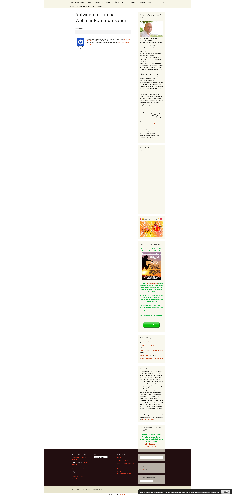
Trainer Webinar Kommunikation (106, 27)
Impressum (120, 457)
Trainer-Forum (94, 27)
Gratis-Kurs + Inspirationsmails (125, 463)
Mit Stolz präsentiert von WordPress (93, 489)
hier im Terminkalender (156, 124)
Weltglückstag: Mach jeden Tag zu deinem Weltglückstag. (86, 6)
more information (215, 492)
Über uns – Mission (120, 2)
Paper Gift (89, 40)
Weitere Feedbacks (148, 419)
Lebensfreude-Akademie (77, 2)
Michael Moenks (76, 457)
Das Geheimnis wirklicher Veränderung (150, 346)
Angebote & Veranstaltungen (103, 2)
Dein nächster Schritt (145, 2)
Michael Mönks (76, 476)
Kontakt (132, 2)
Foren (88, 27)
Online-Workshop (152, 283)
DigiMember (123, 494)
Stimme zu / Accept (226, 491)
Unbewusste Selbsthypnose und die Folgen (151, 350)
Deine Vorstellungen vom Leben (148, 341)
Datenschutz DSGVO (122, 460)
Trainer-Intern (120, 469)
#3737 (128, 32)
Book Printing (126, 39)
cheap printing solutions (123, 42)
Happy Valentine (144, 355)
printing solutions (91, 44)
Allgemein (142, 469)
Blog (89, 2)
